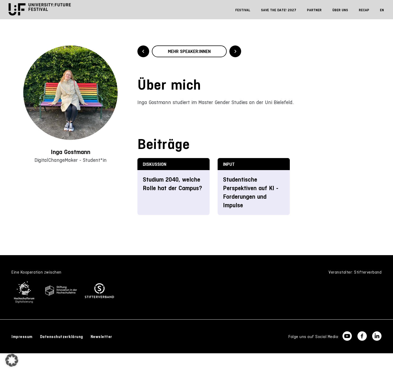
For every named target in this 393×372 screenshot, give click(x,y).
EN (382, 10)
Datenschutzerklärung (61, 336)
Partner (314, 10)
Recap (364, 10)
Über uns (340, 10)
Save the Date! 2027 (278, 10)
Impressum (22, 336)
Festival (242, 10)
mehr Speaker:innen (189, 51)
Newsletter (101, 336)
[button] (12, 360)
